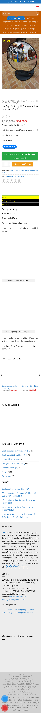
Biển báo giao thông (25, 675)
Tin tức (4, 472)
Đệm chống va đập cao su (15, 683)
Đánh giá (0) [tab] (6, 204)
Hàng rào (33, 29)
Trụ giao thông (17, 29)
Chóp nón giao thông (29, 686)
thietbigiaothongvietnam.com (14, 599)
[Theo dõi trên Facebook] (20, 2)
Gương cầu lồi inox (25, 171)
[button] (37, 7)
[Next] (36, 63)
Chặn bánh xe (8, 22)
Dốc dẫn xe (23, 22)
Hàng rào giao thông (11, 688)
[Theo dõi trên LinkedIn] (30, 2)
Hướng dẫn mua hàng (11, 459)
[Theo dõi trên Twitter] (24, 2)
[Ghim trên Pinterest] (15, 181)
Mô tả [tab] (4, 197)
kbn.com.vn (21, 596)
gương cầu (8, 176)
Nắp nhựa (16, 32)
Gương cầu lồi (32, 101)
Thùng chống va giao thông (20, 689)
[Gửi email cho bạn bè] (11, 181)
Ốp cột (16, 22)
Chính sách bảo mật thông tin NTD (16, 451)
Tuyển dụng (6, 476)
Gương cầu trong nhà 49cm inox (9, 387)
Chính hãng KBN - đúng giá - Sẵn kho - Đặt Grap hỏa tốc (19, 156)
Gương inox (21, 18)
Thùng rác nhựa (30, 694)
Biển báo (26, 29)
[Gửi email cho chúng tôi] (15, 566)
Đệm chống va (33, 22)
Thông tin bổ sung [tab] (8, 201)
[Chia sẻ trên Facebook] (3, 181)
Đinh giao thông (29, 25)
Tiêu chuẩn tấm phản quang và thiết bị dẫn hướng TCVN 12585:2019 (19, 494)
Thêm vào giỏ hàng (22, 164)
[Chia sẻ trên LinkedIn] (19, 181)
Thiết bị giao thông (18, 101)
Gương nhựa (11, 18)
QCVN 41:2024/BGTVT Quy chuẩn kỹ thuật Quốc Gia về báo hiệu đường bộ (19, 515)
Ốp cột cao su (31, 681)
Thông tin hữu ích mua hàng (13, 463)
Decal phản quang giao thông (20, 678)
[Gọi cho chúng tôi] (26, 2)
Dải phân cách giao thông (28, 688)
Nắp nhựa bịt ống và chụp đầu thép (20, 693)
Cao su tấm (9, 25)
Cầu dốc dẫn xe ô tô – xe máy (15, 680)
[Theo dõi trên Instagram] (22, 2)
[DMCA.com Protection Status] (18, 622)
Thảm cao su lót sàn (9, 685)
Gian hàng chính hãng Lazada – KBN (18, 612)
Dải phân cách (7, 32)
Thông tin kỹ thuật (9, 468)
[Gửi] (37, 13)
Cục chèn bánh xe (20, 681)
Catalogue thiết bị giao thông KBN (15, 489)
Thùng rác (24, 32)
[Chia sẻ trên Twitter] (7, 181)
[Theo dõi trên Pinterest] (28, 2)
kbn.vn (12, 596)
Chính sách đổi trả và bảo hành (14, 455)
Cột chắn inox (33, 32)
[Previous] (5, 63)
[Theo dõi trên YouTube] (33, 2)
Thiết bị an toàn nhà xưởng (15, 694)
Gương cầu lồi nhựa (10, 103)
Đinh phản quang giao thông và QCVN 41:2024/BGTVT (17, 508)
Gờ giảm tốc (30, 18)
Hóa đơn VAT (9, 146)
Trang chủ (5, 101)
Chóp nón (7, 29)
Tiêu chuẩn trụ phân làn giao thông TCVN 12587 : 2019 (19, 501)
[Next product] (3, 116)
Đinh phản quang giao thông (20, 677)
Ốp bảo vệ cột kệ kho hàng (20, 691)
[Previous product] (8, 116)
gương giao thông (18, 176)
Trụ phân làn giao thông (13, 686)
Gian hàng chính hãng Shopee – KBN (19, 609)
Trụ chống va (19, 25)
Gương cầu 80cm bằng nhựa (30, 387)
